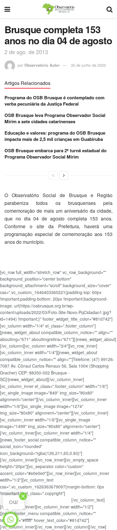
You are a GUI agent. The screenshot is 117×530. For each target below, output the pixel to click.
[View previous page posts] (53, 175)
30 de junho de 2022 (88, 65)
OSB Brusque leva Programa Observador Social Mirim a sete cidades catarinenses (54, 118)
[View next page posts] (63, 175)
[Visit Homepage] (58, 9)
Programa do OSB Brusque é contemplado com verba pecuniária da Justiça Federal (54, 100)
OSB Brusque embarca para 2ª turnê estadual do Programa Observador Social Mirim (55, 153)
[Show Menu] (7, 9)
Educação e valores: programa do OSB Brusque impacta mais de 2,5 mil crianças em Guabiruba (54, 136)
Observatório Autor (42, 65)
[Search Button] (109, 9)
